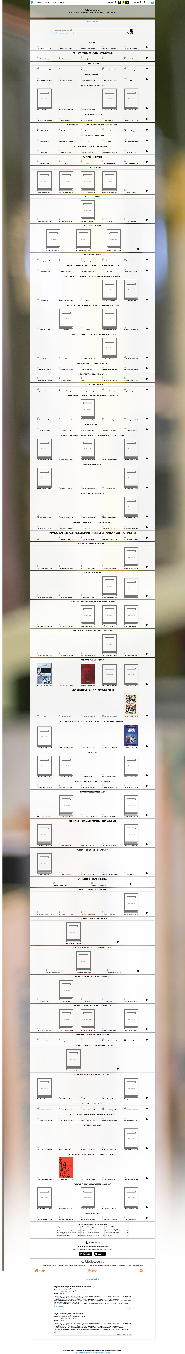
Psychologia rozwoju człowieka (64, 1235)
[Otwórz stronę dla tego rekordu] (45, 47)
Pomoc (55, 2)
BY (127, 2)
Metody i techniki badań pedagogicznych (66, 1229)
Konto (62, 2)
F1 (141, 2)
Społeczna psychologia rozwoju (112, 1232)
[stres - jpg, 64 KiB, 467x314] (57, 1331)
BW (119, 2)
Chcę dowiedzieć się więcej (83, 1352)
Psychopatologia (109, 1235)
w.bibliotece (83, 1265)
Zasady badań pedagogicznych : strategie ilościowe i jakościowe (71, 1233)
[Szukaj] (131, 30)
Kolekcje (72, 33)
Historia (47, 2)
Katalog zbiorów (92, 21)
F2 (146, 2)
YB (123, 2)
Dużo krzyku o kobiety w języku (112, 1229)
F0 (138, 2)
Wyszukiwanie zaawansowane (60, 33)
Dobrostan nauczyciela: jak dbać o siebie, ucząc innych (72, 1286)
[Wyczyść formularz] (127, 33)
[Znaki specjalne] (131, 33)
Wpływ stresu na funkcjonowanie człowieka (68, 1313)
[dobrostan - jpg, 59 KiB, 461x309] (58, 1306)
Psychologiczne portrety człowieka (64, 1230)
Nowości (39, 2)
